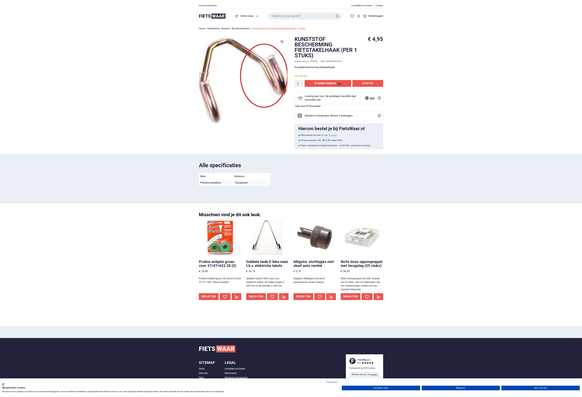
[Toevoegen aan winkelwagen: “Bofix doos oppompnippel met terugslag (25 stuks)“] (378, 296)
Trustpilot (332, 135)
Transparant (241, 182)
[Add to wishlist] (225, 296)
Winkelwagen (375, 16)
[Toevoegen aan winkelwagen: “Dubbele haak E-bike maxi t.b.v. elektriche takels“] (284, 296)
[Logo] (212, 16)
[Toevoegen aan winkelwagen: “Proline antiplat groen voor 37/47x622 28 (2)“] (236, 296)
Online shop (246, 16)
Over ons (203, 373)
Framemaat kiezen (208, 5)
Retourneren (231, 373)
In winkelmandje (325, 83)
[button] (282, 41)
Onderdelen (213, 28)
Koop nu (367, 83)
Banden (226, 28)
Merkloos (239, 176)
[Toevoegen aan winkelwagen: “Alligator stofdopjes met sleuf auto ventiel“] (331, 296)
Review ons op (359, 374)
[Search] (337, 16)
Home (202, 28)
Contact (379, 5)
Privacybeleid (331, 382)
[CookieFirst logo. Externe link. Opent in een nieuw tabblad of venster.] (3, 384)
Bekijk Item (209, 296)
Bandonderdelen (241, 28)
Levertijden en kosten (361, 5)
